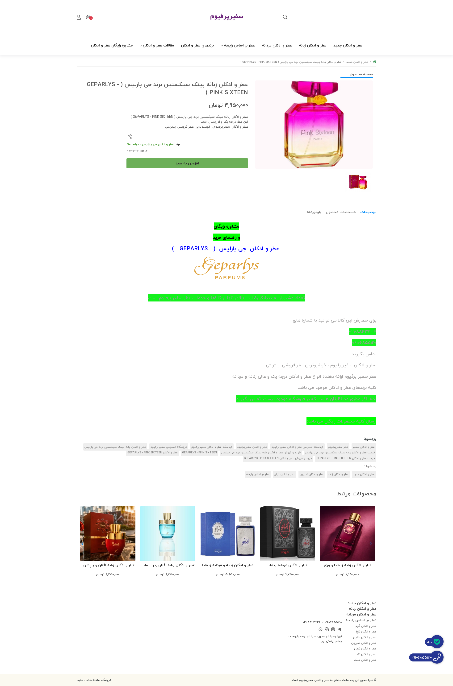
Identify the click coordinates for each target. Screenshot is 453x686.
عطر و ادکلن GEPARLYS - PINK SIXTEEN (152, 452)
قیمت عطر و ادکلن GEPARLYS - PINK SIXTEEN (345, 458)
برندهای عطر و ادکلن (197, 45)
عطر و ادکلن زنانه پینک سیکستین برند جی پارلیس (115, 446)
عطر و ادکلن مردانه (277, 45)
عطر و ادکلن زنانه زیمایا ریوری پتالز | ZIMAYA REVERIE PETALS (348, 565)
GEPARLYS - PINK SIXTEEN (199, 452)
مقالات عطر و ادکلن (158, 45)
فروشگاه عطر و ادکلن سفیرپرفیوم (211, 446)
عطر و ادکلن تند (366, 654)
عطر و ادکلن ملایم (364, 637)
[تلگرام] (339, 629)
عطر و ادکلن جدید (347, 45)
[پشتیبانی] (326, 629)
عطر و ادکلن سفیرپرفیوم (252, 446)
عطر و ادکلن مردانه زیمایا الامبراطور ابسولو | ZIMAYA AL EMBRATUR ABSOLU (287, 565)
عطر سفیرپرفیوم (338, 446)
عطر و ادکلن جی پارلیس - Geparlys (150, 144)
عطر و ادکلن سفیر (364, 446)
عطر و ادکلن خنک (365, 659)
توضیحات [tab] (368, 212)
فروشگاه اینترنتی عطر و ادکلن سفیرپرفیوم (297, 446)
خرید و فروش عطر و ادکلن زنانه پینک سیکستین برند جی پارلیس (261, 452)
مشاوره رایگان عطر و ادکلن (112, 45)
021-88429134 (311, 622)
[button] (82, 544)
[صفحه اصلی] (374, 61)
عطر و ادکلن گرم (366, 625)
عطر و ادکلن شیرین (311, 474)
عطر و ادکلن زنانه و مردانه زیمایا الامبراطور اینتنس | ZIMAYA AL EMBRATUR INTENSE (227, 565)
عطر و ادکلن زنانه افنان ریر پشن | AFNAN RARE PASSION (108, 565)
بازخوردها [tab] (314, 212)
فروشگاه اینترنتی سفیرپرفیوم (169, 446)
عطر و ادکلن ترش (284, 474)
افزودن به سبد (187, 163)
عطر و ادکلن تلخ (366, 631)
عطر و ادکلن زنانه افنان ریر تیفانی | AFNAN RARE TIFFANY (168, 565)
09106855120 (333, 622)
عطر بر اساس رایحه (239, 45)
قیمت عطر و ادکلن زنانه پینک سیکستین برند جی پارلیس (340, 452)
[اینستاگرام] (333, 629)
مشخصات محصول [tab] (341, 212)
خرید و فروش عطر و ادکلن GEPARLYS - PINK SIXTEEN (278, 458)
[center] (285, 17)
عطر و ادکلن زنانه (312, 45)
